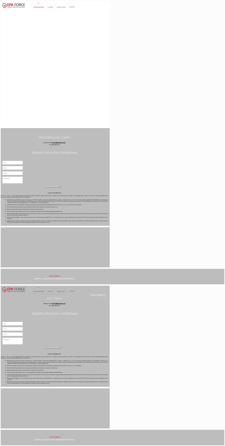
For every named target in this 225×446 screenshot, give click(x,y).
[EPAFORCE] (13, 5)
